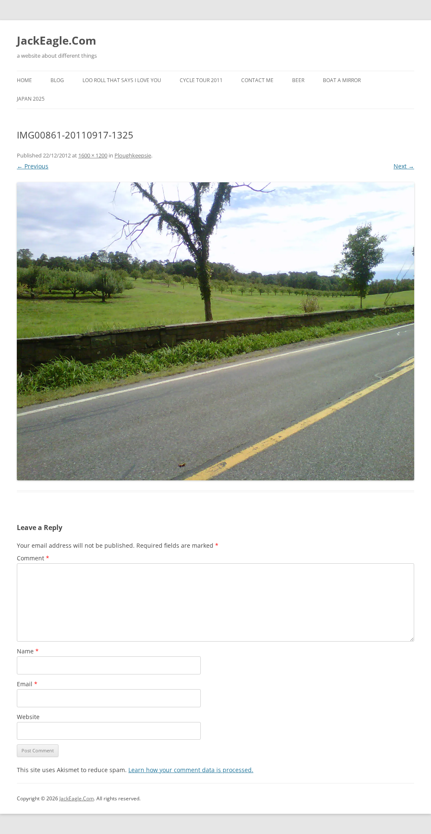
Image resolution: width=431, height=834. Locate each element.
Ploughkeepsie (132, 155)
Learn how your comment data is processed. (190, 770)
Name (28, 651)
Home (24, 80)
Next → (404, 166)
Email (27, 684)
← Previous (32, 166)
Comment (33, 558)
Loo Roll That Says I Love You (121, 80)
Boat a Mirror (342, 80)
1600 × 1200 (92, 155)
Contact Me (257, 80)
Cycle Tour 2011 (201, 80)
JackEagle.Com (56, 40)
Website (28, 717)
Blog (57, 80)
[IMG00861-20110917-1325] (215, 331)
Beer (298, 80)
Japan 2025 (31, 98)
